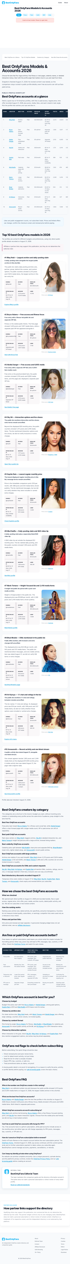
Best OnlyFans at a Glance (12, 57)
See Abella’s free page (12, 407)
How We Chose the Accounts (59, 57)
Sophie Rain (30, 869)
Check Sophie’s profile (12, 521)
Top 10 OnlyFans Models (28, 57)
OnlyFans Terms (19, 944)
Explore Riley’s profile (11, 304)
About (66, 2)
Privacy (63, 1238)
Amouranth (12, 207)
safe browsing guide (33, 1069)
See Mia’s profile (10, 575)
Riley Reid (12, 119)
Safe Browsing (39, 1249)
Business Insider (52, 352)
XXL (49, 675)
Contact (37, 1244)
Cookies (63, 1241)
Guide (60, 2)
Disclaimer (64, 1252)
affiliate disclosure (24, 925)
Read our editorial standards (20, 1185)
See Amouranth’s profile (12, 794)
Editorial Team (39, 1241)
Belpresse (50, 568)
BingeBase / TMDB (52, 454)
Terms (62, 1244)
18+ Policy (38, 1252)
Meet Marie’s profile (11, 628)
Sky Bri (11, 147)
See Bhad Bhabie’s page (12, 684)
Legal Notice (64, 1249)
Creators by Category (43, 57)
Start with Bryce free (11, 355)
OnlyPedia (50, 623)
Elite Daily (50, 732)
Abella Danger (55, 826)
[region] (35, 162)
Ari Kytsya (12, 197)
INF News (50, 295)
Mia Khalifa (12, 167)
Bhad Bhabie (57, 847)
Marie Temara (6, 840)
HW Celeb (50, 402)
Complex (50, 511)
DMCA (62, 1247)
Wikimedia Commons (53, 786)
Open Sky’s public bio (12, 464)
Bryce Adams (22, 826)
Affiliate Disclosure (40, 1247)
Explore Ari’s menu (11, 739)
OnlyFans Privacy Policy (42, 1159)
